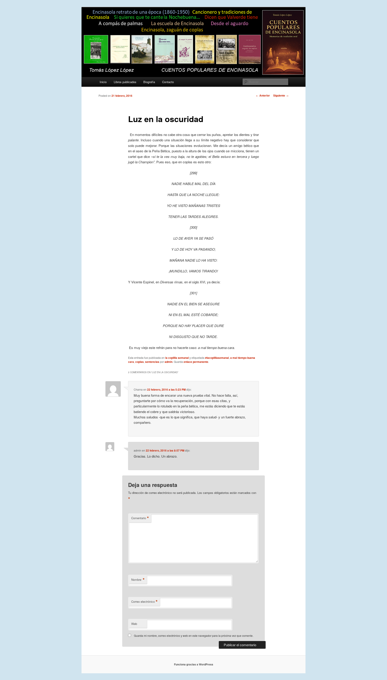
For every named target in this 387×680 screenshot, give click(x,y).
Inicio (103, 82)
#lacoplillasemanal (217, 358)
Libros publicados (125, 82)
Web (134, 624)
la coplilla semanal (177, 358)
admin (168, 362)
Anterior (263, 95)
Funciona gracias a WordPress (193, 664)
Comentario (140, 518)
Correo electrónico (144, 601)
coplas (139, 362)
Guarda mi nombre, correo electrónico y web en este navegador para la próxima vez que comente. (193, 635)
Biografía (149, 82)
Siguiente (280, 95)
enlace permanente (196, 362)
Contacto (168, 82)
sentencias (152, 362)
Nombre (138, 579)
